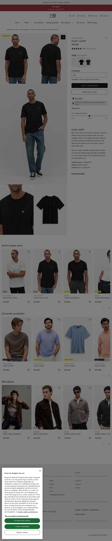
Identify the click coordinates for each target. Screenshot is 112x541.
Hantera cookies (22, 532)
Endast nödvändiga (22, 526)
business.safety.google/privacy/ (28, 512)
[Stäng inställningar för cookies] (40, 470)
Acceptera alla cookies (22, 520)
